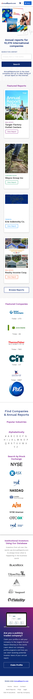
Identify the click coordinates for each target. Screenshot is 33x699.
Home (10, 686)
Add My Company (23, 692)
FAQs (19, 689)
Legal (25, 689)
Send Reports (10, 689)
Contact (23, 686)
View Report (11, 131)
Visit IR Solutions (9, 692)
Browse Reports (16, 290)
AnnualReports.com (21, 681)
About (16, 686)
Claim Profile (16, 665)
